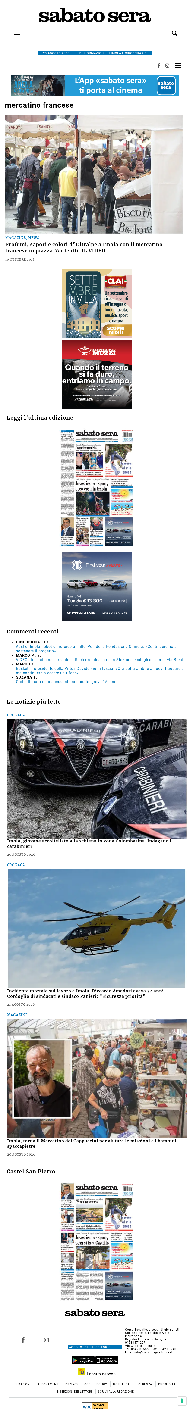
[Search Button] (167, 30)
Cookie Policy (96, 1384)
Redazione (23, 1384)
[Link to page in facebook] (23, 1340)
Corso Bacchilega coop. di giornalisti (152, 1329)
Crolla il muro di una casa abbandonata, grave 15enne (66, 682)
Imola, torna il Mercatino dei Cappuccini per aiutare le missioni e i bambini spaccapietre (92, 1143)
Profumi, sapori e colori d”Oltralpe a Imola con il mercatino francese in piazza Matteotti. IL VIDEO (84, 248)
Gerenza (145, 1384)
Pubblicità (167, 1384)
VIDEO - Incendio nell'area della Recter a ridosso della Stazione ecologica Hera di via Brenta (101, 660)
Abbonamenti (49, 1384)
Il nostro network (101, 1374)
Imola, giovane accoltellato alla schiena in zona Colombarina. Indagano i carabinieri (89, 844)
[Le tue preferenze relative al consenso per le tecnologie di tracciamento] (181, 1401)
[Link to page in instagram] (46, 1340)
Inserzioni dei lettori (74, 1391)
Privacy (72, 1384)
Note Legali (123, 1384)
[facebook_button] (159, 65)
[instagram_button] (167, 65)
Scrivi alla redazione (116, 1391)
